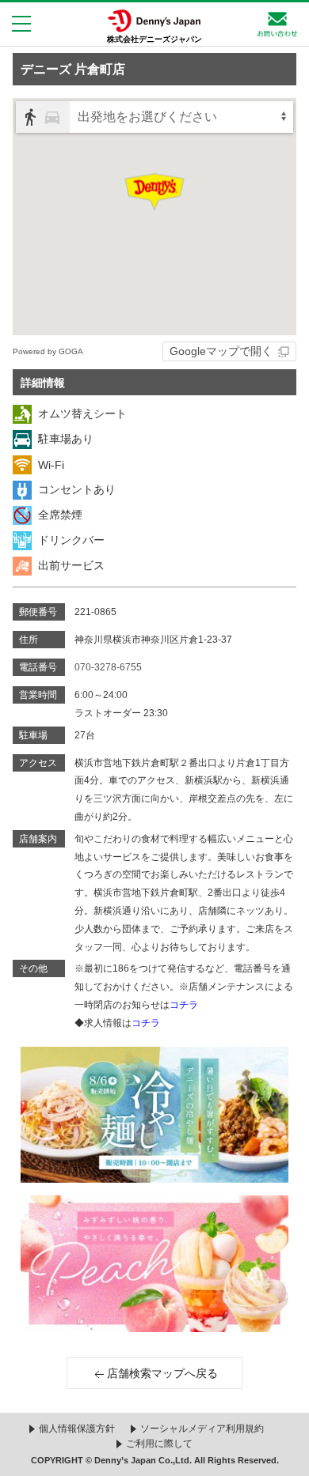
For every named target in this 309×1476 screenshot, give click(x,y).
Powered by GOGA (48, 351)
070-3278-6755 (108, 667)
